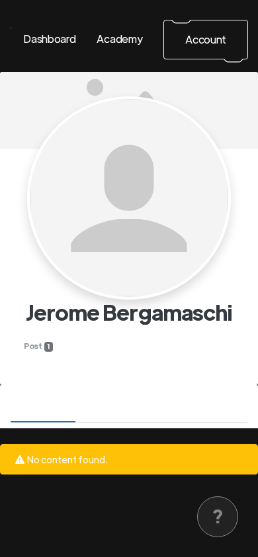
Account (205, 39)
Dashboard (49, 39)
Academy (119, 39)
